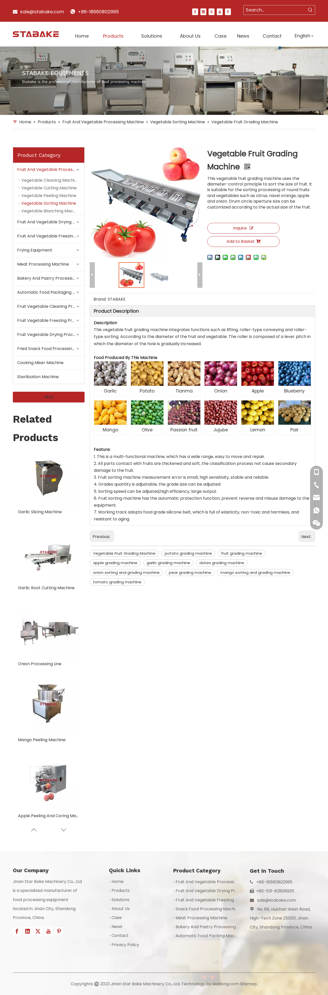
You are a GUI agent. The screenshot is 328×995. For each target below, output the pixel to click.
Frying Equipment (34, 250)
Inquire (240, 228)
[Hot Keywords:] (310, 10)
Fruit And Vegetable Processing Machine (50, 169)
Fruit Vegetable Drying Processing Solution (50, 334)
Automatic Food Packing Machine (209, 936)
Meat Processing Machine (43, 264)
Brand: (100, 299)
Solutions (120, 900)
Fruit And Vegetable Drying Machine (50, 222)
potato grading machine (188, 553)
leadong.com (225, 984)
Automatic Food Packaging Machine (50, 292)
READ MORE (49, 398)
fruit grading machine (241, 553)
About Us (120, 909)
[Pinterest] (228, 11)
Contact (119, 935)
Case (116, 918)
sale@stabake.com (276, 900)
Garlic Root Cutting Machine (46, 588)
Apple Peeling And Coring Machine (48, 816)
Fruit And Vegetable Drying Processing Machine (223, 891)
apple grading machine (115, 562)
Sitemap (248, 984)
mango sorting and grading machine (255, 572)
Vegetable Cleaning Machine (50, 180)
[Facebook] (195, 11)
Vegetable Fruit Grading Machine (124, 553)
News (116, 927)
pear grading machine (190, 572)
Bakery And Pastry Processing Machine (50, 278)
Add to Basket (241, 241)
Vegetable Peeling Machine (48, 196)
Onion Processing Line (39, 664)
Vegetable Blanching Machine (51, 211)
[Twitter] (211, 11)
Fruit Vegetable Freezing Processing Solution (50, 320)
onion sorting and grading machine (126, 572)
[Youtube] (220, 11)
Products (120, 890)
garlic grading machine (168, 562)
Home (117, 881)
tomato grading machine (117, 582)
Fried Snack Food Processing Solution (50, 349)
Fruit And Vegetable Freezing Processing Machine (50, 236)
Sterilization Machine (38, 377)
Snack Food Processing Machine (208, 909)
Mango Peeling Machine (42, 740)
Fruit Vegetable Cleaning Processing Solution (50, 306)
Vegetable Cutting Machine (49, 188)
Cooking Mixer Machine (40, 363)
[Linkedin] (203, 11)
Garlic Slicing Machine (40, 512)
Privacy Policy (125, 945)
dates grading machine (221, 562)
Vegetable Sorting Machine (48, 203)
